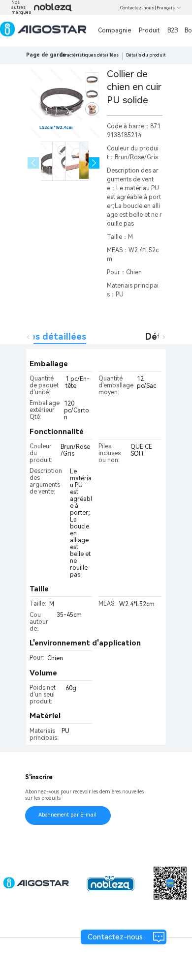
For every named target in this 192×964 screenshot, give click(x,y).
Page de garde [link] (46, 55)
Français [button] (166, 7)
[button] (94, 163)
